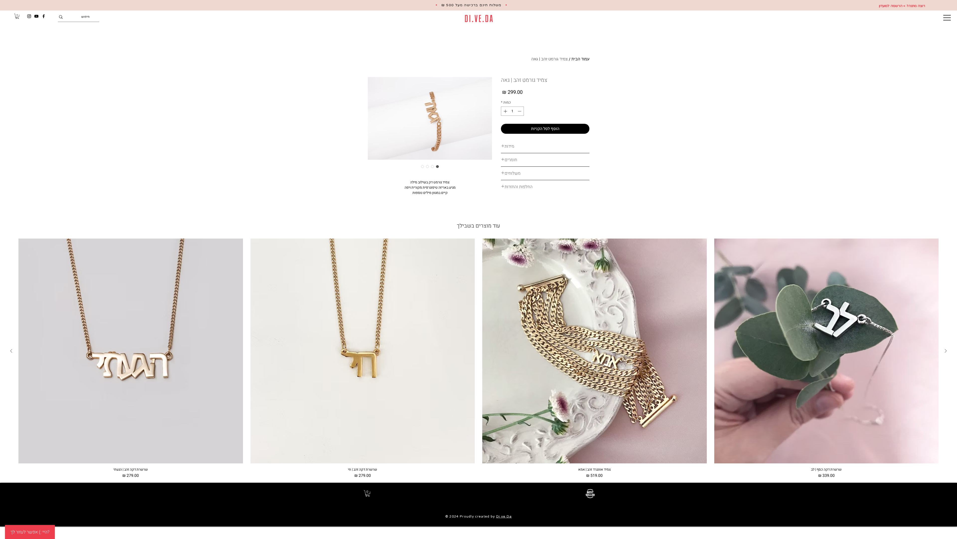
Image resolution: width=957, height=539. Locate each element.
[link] (17, 16)
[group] (478, 358)
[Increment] (505, 111)
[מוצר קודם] (946, 351)
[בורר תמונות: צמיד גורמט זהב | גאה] (437, 166)
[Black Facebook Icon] (43, 16)
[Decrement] (520, 111)
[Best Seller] (590, 493)
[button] (947, 17)
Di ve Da (504, 517)
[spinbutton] (512, 111)
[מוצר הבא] (11, 351)
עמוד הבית (580, 58)
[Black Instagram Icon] (29, 16)
